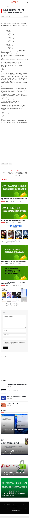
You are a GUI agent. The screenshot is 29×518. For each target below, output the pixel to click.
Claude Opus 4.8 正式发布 (12, 403)
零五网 (8, 505)
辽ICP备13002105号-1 (15, 510)
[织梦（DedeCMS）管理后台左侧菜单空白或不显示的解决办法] (14, 189)
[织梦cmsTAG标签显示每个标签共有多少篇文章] (14, 232)
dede (3, 163)
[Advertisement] (14, 144)
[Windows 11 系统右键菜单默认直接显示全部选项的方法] (14, 424)
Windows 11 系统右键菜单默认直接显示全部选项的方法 (14, 430)
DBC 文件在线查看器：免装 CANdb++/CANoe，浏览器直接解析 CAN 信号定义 (17, 390)
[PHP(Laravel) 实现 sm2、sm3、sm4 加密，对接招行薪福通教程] (14, 445)
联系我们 (14, 509)
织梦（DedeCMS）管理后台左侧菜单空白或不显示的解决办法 (14, 199)
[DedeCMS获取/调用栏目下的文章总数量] (14, 295)
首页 (4, 509)
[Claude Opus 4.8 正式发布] (3, 405)
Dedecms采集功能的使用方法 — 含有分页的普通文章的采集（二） (21, 173)
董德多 (3, 16)
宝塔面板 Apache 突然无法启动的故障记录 (13, 473)
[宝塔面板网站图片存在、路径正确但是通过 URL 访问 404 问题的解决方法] (14, 488)
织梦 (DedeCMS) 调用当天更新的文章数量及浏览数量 (13, 220)
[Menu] (2, 2)
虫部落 (25, 509)
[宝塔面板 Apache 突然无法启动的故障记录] (14, 466)
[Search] (27, 2)
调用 (10, 163)
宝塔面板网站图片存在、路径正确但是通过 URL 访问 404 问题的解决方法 (14, 494)
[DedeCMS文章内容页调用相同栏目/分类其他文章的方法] (14, 252)
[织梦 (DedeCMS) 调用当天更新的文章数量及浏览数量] (14, 211)
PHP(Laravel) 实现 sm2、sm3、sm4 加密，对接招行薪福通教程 (14, 452)
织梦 (7, 163)
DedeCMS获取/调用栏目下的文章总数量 (10, 304)
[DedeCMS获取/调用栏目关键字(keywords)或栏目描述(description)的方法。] (14, 273)
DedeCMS (26, 16)
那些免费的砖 (20, 509)
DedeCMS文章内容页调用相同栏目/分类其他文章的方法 (13, 261)
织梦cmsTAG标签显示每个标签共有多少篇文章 (11, 241)
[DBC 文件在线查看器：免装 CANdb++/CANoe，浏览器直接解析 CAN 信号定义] (3, 391)
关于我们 (8, 509)
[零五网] (14, 2)
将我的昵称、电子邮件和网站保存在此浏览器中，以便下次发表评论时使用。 (14, 343)
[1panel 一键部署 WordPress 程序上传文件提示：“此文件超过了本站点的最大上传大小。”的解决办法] (3, 398)
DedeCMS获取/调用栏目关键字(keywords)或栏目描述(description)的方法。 (13, 282)
